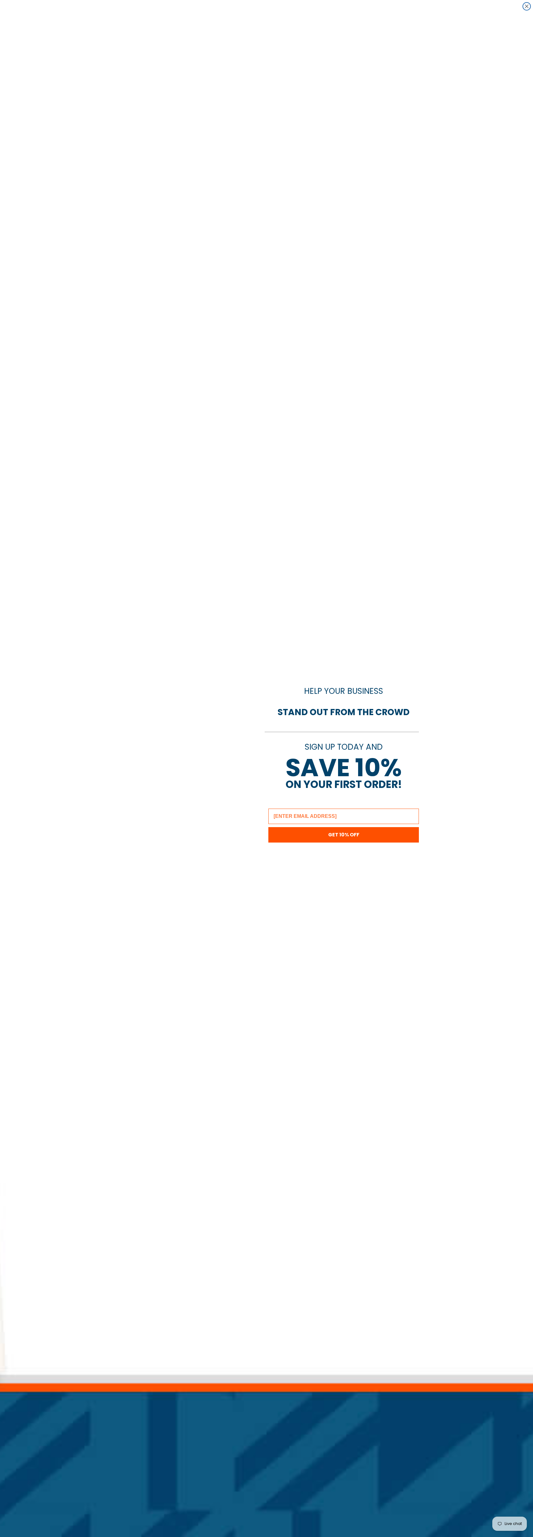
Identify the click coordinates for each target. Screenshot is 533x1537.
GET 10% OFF (343, 834)
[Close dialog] (527, 6)
